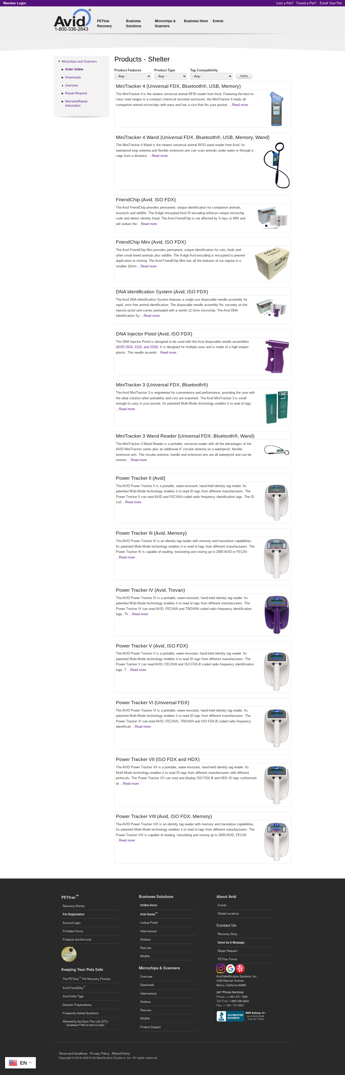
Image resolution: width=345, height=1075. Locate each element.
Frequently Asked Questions (80, 1013)
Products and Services (77, 939)
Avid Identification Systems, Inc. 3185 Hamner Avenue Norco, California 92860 (236, 980)
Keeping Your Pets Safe (82, 969)
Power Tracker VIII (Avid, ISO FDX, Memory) (164, 816)
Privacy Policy (99, 1053)
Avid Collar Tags (73, 996)
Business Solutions (133, 23)
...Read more (238, 105)
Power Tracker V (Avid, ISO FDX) (152, 645)
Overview (71, 85)
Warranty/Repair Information (76, 103)
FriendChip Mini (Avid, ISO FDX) (151, 242)
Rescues (145, 948)
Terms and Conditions (73, 1053)
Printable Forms (73, 931)
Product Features (127, 70)
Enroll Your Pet (331, 3)
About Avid (226, 896)
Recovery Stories (74, 906)
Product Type (164, 70)
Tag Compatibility (204, 70)
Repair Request (76, 93)
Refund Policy (121, 1053)
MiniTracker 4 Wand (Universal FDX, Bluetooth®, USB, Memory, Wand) (192, 137)
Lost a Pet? (284, 3)
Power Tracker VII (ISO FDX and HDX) (158, 759)
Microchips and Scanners (79, 61)
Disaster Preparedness (77, 1005)
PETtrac (70, 897)
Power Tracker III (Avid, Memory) (151, 533)
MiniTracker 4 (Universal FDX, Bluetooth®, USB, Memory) (178, 86)
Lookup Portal (149, 922)
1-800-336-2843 (239, 1001)
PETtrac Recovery (104, 23)
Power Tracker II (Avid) (140, 478)
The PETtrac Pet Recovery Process (87, 978)
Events (218, 20)
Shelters (145, 939)
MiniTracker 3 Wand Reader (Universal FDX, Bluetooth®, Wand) (185, 436)
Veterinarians (148, 931)
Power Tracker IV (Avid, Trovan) (150, 590)
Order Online (74, 69)
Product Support (150, 1027)
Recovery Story (227, 934)
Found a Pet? (306, 3)
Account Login (72, 923)
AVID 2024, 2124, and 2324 (137, 347)
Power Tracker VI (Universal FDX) (152, 702)
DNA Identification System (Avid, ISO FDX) (162, 291)
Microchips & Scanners (165, 23)
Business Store (196, 20)
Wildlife (145, 956)
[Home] (73, 20)
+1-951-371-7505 (237, 997)
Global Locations (228, 913)
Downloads (73, 77)
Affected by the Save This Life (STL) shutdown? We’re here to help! (85, 1023)
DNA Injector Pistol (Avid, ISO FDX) (154, 333)
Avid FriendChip (74, 987)
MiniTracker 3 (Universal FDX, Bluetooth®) (162, 384)
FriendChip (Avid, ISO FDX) (146, 199)
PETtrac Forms (227, 959)
